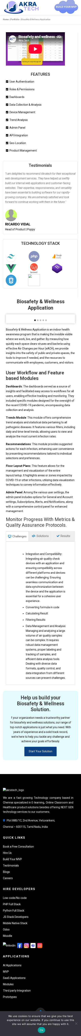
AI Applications (12, 965)
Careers (8, 878)
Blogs (6, 871)
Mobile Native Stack (15, 923)
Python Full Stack (13, 910)
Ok (41, 1030)
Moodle (7, 935)
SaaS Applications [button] (14, 977)
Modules (8, 984)
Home (6, 19)
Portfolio (14, 19)
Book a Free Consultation (18, 846)
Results (65, 536)
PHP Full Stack (12, 904)
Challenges (19, 536)
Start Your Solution (40, 751)
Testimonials (40, 165)
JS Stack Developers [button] (16, 916)
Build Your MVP (12, 859)
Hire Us (7, 852)
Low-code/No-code (15, 897)
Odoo (6, 929)
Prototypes (10, 996)
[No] (76, 1024)
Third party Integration (17, 990)
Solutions (42, 536)
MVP (6, 971)
